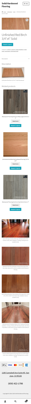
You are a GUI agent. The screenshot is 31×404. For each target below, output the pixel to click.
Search (15, 401)
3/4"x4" (9, 49)
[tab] (15, 59)
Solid (14, 12)
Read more (15, 121)
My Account (5, 401)
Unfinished (9, 12)
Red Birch (21, 49)
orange (17, 49)
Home (4, 12)
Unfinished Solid (14, 51)
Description (5, 58)
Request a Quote (7, 44)
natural (13, 49)
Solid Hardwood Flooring (10, 5)
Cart (24, 400)
